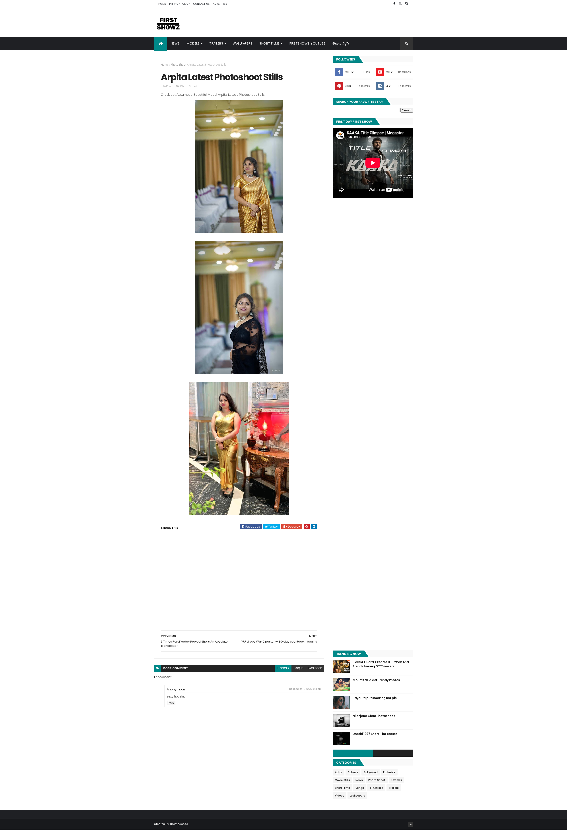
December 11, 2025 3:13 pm (305, 689)
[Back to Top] (410, 824)
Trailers (216, 43)
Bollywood (371, 772)
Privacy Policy (179, 3)
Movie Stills (342, 780)
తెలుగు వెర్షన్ (340, 43)
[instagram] (406, 4)
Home (162, 3)
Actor (338, 772)
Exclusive (389, 772)
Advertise (220, 3)
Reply (171, 702)
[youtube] (400, 4)
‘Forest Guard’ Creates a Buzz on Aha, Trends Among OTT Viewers (381, 664)
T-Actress (376, 788)
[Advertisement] (332, 22)
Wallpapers (242, 43)
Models (193, 43)
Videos (339, 795)
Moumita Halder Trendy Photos (376, 680)
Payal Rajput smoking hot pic (374, 698)
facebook (315, 668)
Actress (353, 772)
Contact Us (201, 3)
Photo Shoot (178, 64)
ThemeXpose (179, 824)
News (175, 43)
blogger (283, 668)
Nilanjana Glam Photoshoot (374, 716)
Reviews (396, 780)
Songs (359, 788)
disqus (298, 668)
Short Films (269, 43)
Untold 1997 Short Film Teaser (375, 734)
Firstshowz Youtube (307, 43)
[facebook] (394, 4)
